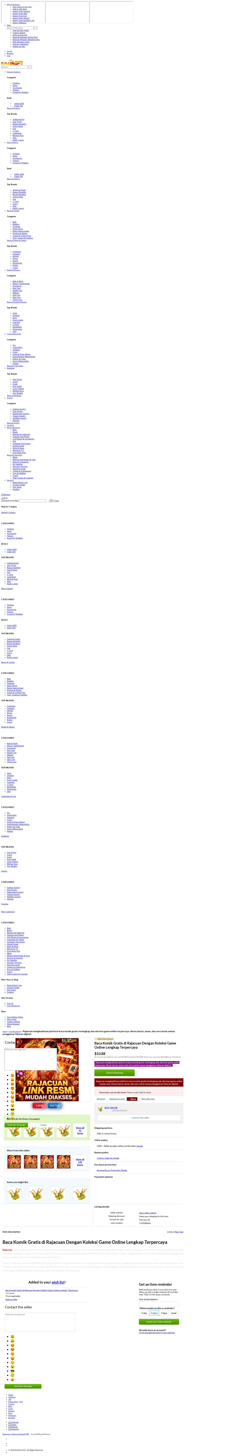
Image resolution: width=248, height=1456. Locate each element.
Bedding (16, 224)
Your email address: (148, 1299)
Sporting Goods (19, 469)
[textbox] (14, 67)
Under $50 (18, 106)
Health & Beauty (13, 270)
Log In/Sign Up (13, 1006)
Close (56, 501)
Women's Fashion (13, 72)
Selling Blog (13, 1402)
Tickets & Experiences (22, 471)
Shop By (10, 480)
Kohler (15, 265)
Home (5, 1031)
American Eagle (19, 190)
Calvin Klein (18, 126)
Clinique (16, 315)
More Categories (13, 427)
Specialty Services (20, 466)
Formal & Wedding (20, 92)
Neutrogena (17, 329)
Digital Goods (18, 446)
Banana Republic (19, 124)
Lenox (15, 268)
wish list (58, 1282)
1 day (144, 1313)
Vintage (16, 90)
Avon (15, 313)
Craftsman (17, 252)
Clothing (16, 83)
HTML (170, 1232)
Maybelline (17, 327)
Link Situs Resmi (15, 1031)
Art (14, 345)
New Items (17, 487)
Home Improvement (21, 231)
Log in (9, 51)
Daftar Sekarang (114, 1072)
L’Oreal (16, 325)
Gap (14, 129)
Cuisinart (16, 254)
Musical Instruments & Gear (24, 460)
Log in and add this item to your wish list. (157, 1332)
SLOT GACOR (110, 1107)
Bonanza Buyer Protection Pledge (112, 1170)
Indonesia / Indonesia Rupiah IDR (16, 1434)
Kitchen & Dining (20, 233)
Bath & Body (18, 281)
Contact (11, 1404)
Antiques (16, 350)
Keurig (15, 261)
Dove (15, 318)
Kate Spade (17, 386)
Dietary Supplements (21, 284)
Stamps (16, 363)
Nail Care (16, 295)
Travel (15, 476)
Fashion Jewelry (19, 409)
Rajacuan (7, 1249)
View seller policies (147, 1213)
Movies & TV (18, 450)
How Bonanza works (21, 42)
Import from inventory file (23, 21)
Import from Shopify (21, 18)
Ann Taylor (17, 122)
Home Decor (18, 229)
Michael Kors (18, 136)
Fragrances (17, 286)
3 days (154, 1313)
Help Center (12, 1019)
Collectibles (17, 347)
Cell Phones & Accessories (23, 439)
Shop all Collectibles (15, 366)
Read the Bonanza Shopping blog (26, 40)
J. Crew (16, 131)
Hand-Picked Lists (20, 483)
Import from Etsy (20, 16)
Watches (16, 421)
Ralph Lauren (18, 140)
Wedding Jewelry (20, 418)
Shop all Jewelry (13, 423)
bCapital (11, 1418)
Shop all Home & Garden (16, 240)
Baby (15, 430)
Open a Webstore (19, 23)
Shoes (15, 85)
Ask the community (21, 44)
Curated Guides (19, 485)
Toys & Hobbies (19, 473)
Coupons (10, 425)
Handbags (11, 368)
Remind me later (117, 1099)
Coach (15, 382)
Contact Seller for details (108, 1158)
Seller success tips (20, 35)
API (9, 1399)
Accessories (17, 88)
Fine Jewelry (18, 411)
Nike (15, 138)
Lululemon (17, 133)
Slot (14, 441)
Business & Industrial (21, 434)
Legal (10, 1409)
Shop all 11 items (80, 1130)
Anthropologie (18, 119)
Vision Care (17, 300)
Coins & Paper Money (22, 354)
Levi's (15, 204)
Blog (9, 1026)
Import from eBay (20, 14)
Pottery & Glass (19, 359)
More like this (148, 1099)
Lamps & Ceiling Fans (22, 236)
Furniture (16, 227)
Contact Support (13, 1022)
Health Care (17, 291)
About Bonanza (13, 1024)
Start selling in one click (22, 7)
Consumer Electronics (21, 444)
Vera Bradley (18, 393)
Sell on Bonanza (13, 4)
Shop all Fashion (13, 108)
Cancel (43, 1125)
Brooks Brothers (19, 195)
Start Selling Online (15, 1017)
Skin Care (17, 297)
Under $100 (19, 104)
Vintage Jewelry (19, 416)
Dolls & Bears (18, 448)
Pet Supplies (18, 464)
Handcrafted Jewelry (21, 414)
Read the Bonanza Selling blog (25, 37)
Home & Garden (13, 211)
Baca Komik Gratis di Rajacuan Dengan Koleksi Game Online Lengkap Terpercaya (42, 1290)
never (174, 1313)
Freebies (16, 489)
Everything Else (19, 453)
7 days (164, 1313)
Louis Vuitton (18, 389)
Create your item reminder (159, 1322)
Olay (15, 332)
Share (133, 1099)
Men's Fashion (12, 142)
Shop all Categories (14, 455)
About (10, 1395)
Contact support (19, 33)
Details (140, 1146)
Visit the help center (21, 30)
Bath (14, 222)
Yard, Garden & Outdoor (23, 238)
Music (15, 457)
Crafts (15, 352)
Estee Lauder (18, 320)
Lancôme (16, 322)
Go (51, 501)
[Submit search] (36, 27)
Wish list (101, 1099)
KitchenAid (17, 263)
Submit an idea (19, 46)
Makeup (16, 293)
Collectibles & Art (14, 334)
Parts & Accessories (21, 462)
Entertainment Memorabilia (24, 357)
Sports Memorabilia (21, 361)
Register (10, 53)
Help (9, 25)
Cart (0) (10, 1003)
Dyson (15, 259)
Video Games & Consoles (23, 478)
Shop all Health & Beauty (17, 302)
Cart (8, 56)
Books (15, 432)
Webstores (12, 1415)
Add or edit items (20, 9)
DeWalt (16, 256)
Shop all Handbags (14, 395)
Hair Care (17, 288)
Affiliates (12, 1397)
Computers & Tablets (15, 940)
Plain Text (178, 1232)
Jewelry (10, 398)
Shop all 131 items (80, 1162)
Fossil (15, 384)
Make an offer (11, 1299)
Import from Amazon (21, 11)
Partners (11, 1411)
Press (10, 1413)
